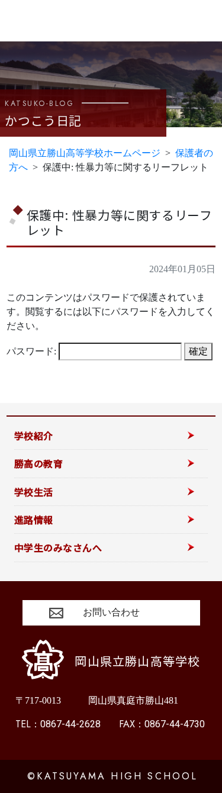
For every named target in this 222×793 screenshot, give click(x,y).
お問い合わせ (111, 612)
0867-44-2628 (58, 724)
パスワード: (33, 351)
